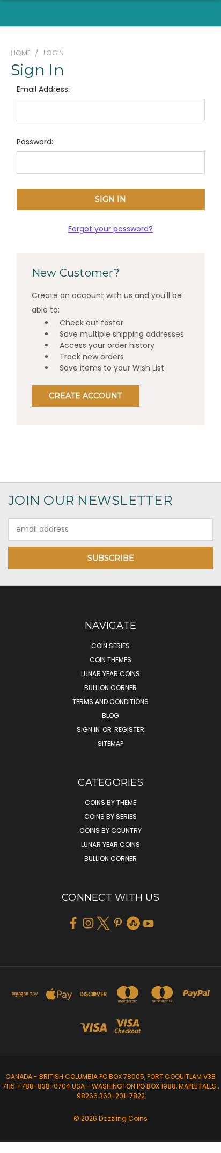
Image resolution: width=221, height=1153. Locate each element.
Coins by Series (110, 816)
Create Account (85, 396)
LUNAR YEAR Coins (110, 673)
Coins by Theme (110, 802)
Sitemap (110, 743)
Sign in (89, 729)
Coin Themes (110, 659)
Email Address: (43, 89)
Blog (110, 715)
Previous (17, 1142)
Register (129, 729)
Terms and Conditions (110, 701)
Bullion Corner (110, 687)
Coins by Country (110, 830)
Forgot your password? (110, 228)
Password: (35, 141)
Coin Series (110, 645)
